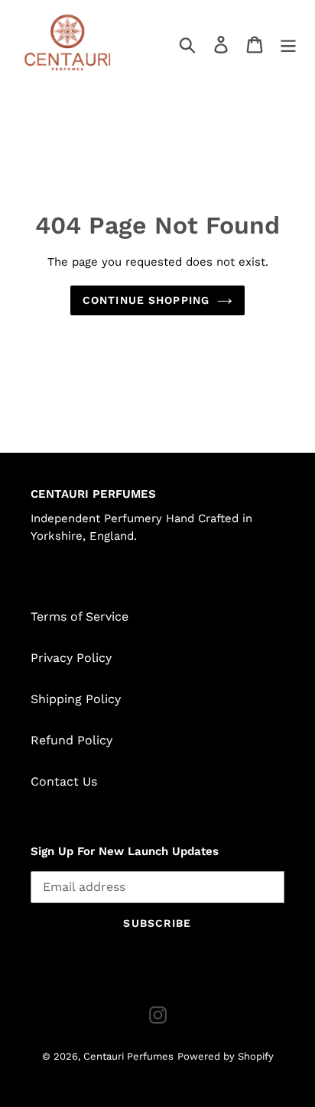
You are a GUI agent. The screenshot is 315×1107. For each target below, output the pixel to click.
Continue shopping (146, 300)
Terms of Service (79, 616)
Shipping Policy (76, 699)
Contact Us (64, 781)
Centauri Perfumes (128, 1056)
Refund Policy (71, 740)
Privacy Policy (71, 657)
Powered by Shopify (225, 1056)
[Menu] (288, 44)
